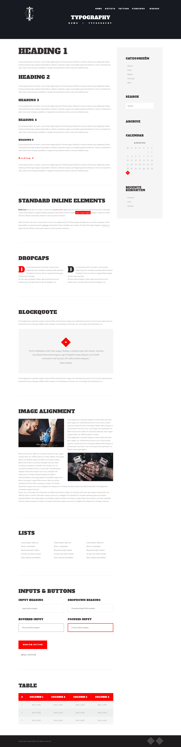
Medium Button (33, 645)
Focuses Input (80, 619)
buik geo (130, 206)
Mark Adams (66, 362)
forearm (130, 197)
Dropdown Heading (84, 600)
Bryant (130, 66)
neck (129, 202)
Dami (129, 70)
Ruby (129, 82)
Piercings (131, 78)
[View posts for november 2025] (128, 142)
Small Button (28, 655)
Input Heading (30, 600)
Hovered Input (30, 619)
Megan (130, 74)
